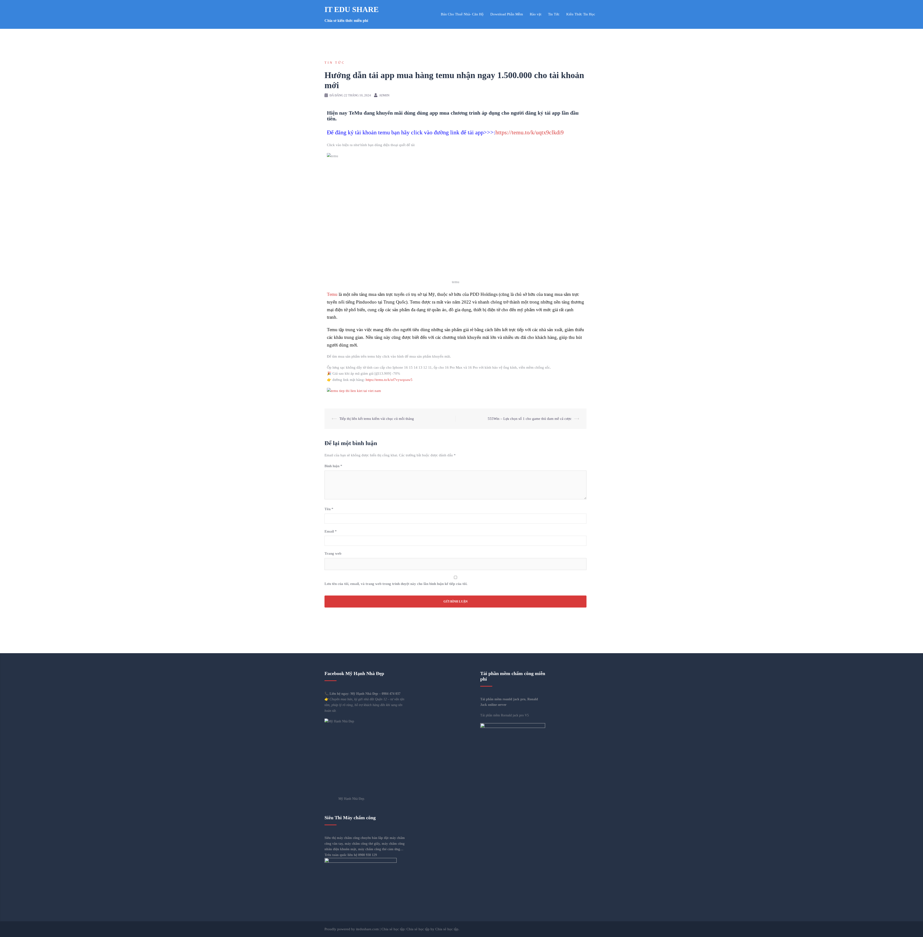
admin (384, 95)
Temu (332, 294)
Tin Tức (554, 14)
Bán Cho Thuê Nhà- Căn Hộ (462, 14)
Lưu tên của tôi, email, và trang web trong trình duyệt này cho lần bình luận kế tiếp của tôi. (396, 584)
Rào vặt (535, 14)
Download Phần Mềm (506, 14)
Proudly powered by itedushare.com (351, 929)
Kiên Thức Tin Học (580, 14)
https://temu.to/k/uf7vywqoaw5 (388, 380)
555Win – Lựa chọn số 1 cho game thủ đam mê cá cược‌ (530, 419)
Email (330, 531)
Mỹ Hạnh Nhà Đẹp (364, 693)
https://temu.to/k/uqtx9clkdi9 (529, 132)
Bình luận (333, 466)
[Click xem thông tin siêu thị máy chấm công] (512, 738)
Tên (328, 509)
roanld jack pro (514, 699)
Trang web (332, 553)
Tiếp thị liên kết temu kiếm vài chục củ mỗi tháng (376, 419)
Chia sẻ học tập (418, 929)
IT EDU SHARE (351, 9)
